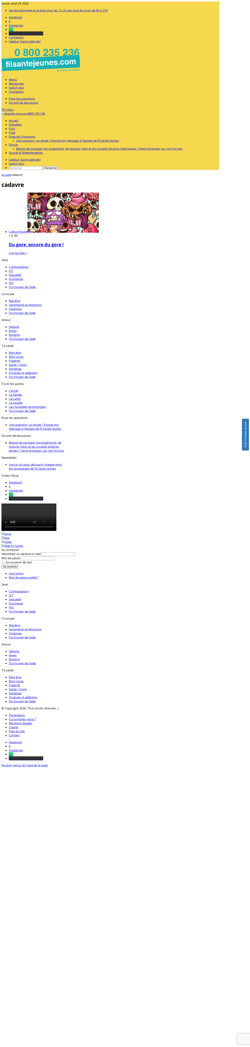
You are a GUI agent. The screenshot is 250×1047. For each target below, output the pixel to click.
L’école (13, 391)
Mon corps (16, 357)
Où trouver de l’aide (22, 287)
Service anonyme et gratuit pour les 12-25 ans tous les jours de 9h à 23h (58, 10)
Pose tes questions (22, 99)
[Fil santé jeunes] (23, 114)
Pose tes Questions (22, 137)
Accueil (13, 121)
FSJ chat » (7, 110)
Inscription (16, 573)
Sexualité (15, 275)
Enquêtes (15, 125)
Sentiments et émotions (25, 305)
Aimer (13, 331)
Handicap (15, 369)
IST (11, 271)
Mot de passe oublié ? (24, 577)
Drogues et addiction (23, 373)
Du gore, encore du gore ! (36, 244)
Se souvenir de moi (19, 562)
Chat (12, 133)
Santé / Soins (18, 365)
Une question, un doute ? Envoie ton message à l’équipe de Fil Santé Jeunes (67, 141)
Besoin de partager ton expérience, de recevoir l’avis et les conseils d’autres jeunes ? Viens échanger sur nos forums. (36, 447)
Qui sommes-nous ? (22, 719)
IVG (11, 283)
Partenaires (17, 715)
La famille (15, 395)
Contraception (19, 267)
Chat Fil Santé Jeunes (245, 434)
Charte (13, 727)
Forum (13, 145)
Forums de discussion (23, 103)
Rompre (14, 335)
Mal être (14, 301)
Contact (14, 735)
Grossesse (16, 279)
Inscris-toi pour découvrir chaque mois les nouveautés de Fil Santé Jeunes (35, 467)
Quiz (12, 129)
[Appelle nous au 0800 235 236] (41, 73)
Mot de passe (10, 558)
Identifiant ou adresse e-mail (21, 554)
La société (16, 403)
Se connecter (10, 566)
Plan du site (17, 731)
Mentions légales (20, 723)
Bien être (15, 353)
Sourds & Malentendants (26, 153)
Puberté (14, 361)
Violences (15, 309)
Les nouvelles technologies (27, 407)
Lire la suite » (18, 253)
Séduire (14, 327)
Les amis (15, 399)
